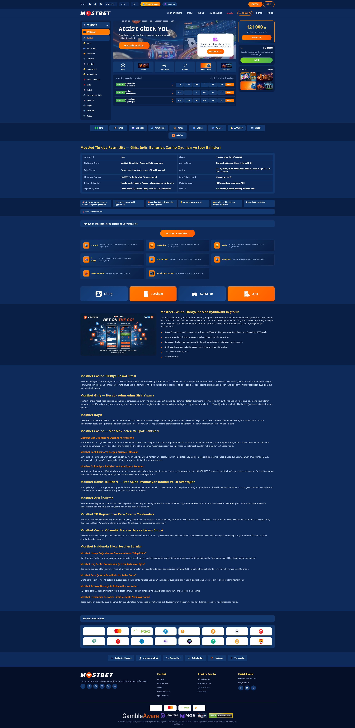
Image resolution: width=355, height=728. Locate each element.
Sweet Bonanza (163, 691)
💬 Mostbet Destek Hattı (256, 202)
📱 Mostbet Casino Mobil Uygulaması (125, 203)
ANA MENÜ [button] (92, 25)
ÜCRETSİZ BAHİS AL (134, 45)
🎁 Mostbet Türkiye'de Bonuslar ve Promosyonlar (161, 203)
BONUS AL (246, 13)
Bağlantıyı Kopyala (123, 658)
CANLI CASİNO (215, 13)
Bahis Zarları (197, 658)
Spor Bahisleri (162, 695)
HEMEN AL (256, 37)
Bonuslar (161, 679)
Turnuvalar (239, 658)
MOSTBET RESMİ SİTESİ (177, 233)
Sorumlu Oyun (204, 679)
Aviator (230, 13)
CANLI (189, 13)
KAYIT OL (255, 4)
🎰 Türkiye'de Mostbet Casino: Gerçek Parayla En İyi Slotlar (94, 203)
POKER (270, 13)
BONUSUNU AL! (215, 51)
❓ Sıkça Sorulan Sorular (92, 211)
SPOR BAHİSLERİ (174, 13)
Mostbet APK (162, 683)
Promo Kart (175, 658)
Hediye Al (219, 658)
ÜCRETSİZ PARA (152, 4)
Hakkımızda (202, 691)
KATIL (256, 60)
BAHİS (229, 85)
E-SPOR (259, 13)
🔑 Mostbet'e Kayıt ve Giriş (191, 202)
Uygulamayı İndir (151, 658)
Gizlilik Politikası (204, 683)
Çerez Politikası (204, 687)
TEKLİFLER (171, 4)
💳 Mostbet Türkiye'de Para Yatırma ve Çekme (224, 203)
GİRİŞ (268, 4)
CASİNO (200, 13)
